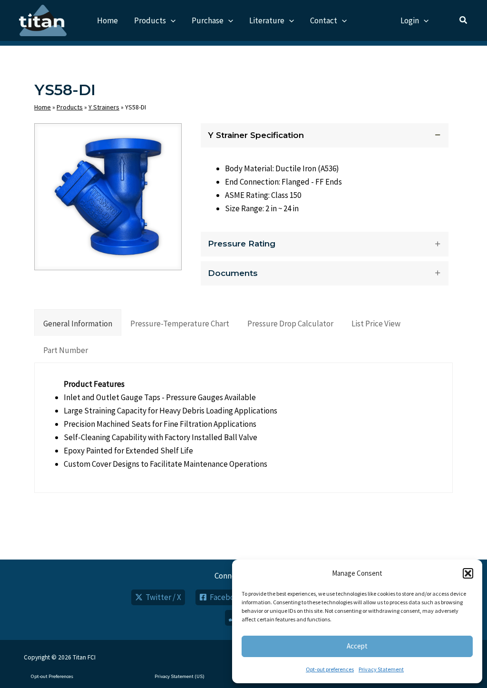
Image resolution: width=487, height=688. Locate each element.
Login (409, 20)
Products (70, 107)
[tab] (77, 322)
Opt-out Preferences (52, 676)
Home (42, 107)
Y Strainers (103, 107)
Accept (357, 645)
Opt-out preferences (330, 669)
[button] (468, 573)
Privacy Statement (381, 669)
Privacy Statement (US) (180, 676)
